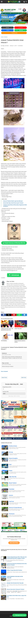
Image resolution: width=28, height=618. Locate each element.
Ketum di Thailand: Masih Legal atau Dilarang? (13, 201)
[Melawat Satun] (14, 1)
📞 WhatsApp (20, 30)
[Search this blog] (26, 1)
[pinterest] (14, 315)
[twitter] (8, 315)
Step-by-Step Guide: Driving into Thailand (15, 589)
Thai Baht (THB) (5, 391)
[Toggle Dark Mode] (24, 1)
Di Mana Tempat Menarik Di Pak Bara (14, 570)
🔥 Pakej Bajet (20, 27)
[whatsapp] (19, 315)
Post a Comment (4, 371)
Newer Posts (4, 377)
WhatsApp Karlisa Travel (20, 615)
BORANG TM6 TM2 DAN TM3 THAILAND (15, 583)
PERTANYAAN (15, 275)
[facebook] (3, 315)
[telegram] (24, 315)
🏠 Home (7, 27)
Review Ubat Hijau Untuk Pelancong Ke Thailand (13, 202)
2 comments (20, 45)
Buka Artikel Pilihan (14, 542)
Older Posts (23, 377)
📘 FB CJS (7, 30)
